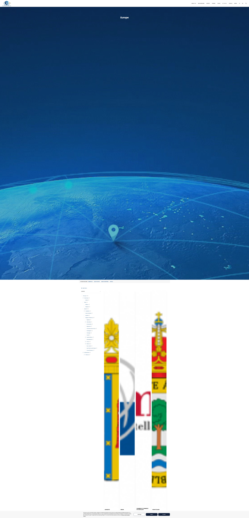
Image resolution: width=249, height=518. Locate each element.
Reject (151, 514)
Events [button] (208, 3)
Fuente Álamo (156, 509)
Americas (90, 281)
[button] (246, 3)
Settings (139, 514)
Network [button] (224, 3)
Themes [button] (213, 3)
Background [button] (201, 3)
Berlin (122, 509)
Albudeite (107, 509)
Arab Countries (104, 281)
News (235, 3)
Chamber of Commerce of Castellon (142, 509)
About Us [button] (194, 3)
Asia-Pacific (97, 281)
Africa (111, 281)
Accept (164, 514)
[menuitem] (194, 3)
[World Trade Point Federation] (6, 3)
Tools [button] (218, 3)
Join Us (230, 3)
